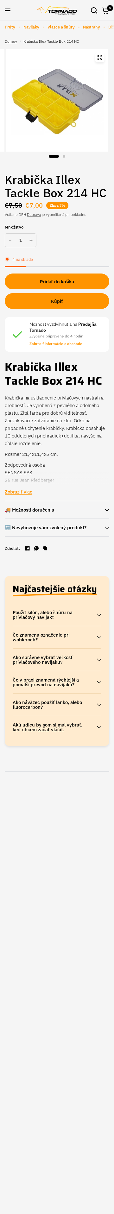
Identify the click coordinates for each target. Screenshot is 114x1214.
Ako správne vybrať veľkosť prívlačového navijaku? (43, 659)
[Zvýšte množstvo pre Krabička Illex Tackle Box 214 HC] (31, 240)
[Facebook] (27, 548)
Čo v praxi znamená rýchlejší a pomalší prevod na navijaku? (46, 682)
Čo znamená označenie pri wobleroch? (41, 637)
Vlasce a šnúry (61, 27)
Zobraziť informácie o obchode (55, 344)
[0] (104, 10)
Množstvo (14, 227)
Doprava (34, 214)
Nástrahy (91, 27)
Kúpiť (57, 301)
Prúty (10, 27)
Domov (11, 41)
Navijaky (31, 27)
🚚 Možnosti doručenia (29, 510)
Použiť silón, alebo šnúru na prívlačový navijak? (43, 614)
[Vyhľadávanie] (94, 10)
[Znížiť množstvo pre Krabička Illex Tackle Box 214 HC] (10, 240)
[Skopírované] (45, 548)
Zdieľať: (12, 548)
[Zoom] (99, 57)
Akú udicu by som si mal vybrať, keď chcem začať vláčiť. (47, 727)
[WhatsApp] (36, 548)
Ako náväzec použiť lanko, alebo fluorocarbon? (47, 704)
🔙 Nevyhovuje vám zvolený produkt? (45, 528)
